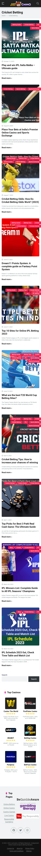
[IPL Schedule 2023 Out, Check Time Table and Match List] (20, 627)
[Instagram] (27, 830)
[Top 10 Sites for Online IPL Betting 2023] (20, 305)
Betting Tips (23, 158)
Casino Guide (22, 483)
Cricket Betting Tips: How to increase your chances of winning (20, 461)
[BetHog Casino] (30, 735)
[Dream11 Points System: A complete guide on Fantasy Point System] (20, 237)
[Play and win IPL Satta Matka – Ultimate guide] (20, 39)
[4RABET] (11, 735)
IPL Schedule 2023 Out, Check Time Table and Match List (18, 654)
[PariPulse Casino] (30, 708)
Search (4, 675)
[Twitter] (20, 830)
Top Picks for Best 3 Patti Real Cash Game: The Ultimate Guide (19, 525)
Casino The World (11, 711)
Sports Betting (20, 89)
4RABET (10, 738)
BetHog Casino (30, 738)
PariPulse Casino (30, 711)
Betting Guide (17, 24)
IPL (38, 24)
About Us (20, 848)
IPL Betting (36, 293)
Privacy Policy (29, 848)
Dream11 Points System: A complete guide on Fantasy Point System (19, 266)
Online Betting (9, 804)
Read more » (7, 78)
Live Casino (9, 815)
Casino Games (9, 483)
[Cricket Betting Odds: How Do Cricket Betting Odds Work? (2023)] (20, 173)
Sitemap (29, 851)
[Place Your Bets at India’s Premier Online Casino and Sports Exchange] (20, 104)
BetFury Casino (30, 765)
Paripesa (11, 765)
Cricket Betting (29, 24)
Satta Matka (35, 28)
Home (3, 15)
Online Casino (8, 162)
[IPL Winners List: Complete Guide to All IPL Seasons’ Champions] (20, 562)
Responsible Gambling (9, 820)
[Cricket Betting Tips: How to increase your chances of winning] (20, 433)
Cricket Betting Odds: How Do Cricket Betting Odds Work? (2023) (20, 200)
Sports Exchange (34, 89)
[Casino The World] (11, 708)
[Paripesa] (11, 762)
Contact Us (10, 848)
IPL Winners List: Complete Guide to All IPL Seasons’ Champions (20, 590)
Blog (11, 547)
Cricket (37, 223)
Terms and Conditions (16, 851)
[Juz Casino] (20, 4)
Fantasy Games (34, 226)
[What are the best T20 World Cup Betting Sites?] (20, 369)
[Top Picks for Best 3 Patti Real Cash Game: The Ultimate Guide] (20, 498)
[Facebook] (14, 830)
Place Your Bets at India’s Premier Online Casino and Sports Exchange (20, 132)
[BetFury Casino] (30, 762)
